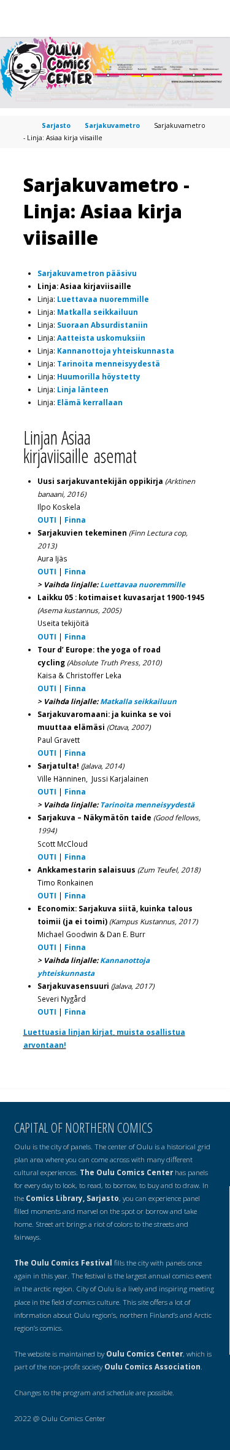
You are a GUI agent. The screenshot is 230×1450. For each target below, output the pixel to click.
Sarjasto (56, 125)
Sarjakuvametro (112, 125)
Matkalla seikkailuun (97, 312)
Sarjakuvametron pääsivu (87, 273)
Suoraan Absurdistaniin (102, 325)
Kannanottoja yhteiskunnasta (115, 350)
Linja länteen (83, 389)
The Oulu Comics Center (126, 1172)
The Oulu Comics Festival (63, 1262)
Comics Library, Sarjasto (72, 1198)
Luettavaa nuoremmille (103, 299)
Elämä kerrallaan (90, 402)
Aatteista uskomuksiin (101, 338)
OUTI (46, 520)
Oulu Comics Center (144, 1353)
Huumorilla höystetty (98, 376)
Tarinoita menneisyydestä (108, 363)
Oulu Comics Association (152, 1366)
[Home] (26, 125)
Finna (75, 520)
